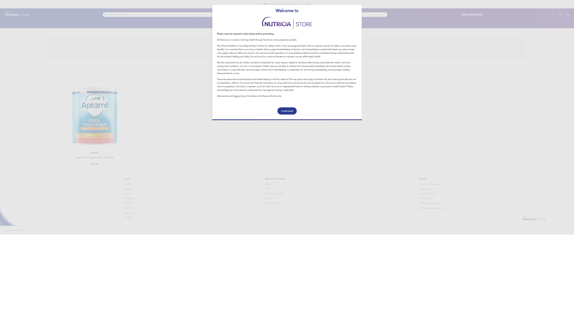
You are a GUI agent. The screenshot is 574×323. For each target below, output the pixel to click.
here (236, 96)
